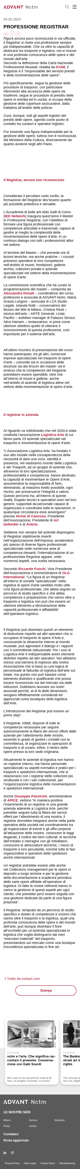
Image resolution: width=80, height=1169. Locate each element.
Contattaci (11, 1134)
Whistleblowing (67, 1163)
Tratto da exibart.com (23, 979)
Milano (7, 1120)
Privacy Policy (12, 1163)
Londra (33, 1126)
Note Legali (30, 1163)
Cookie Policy (47, 1163)
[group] (31, 1051)
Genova (33, 1120)
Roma (6, 1126)
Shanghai (59, 1120)
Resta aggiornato (16, 1140)
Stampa (46, 990)
